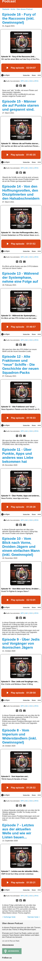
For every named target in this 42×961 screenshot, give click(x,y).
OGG (31, 81)
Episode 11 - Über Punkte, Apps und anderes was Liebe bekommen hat (17, 456)
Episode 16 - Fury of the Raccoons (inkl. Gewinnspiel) (19, 18)
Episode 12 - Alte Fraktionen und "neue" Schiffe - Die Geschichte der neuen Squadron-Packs (20, 365)
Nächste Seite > (34, 917)
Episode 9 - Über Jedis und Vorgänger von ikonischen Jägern (21, 643)
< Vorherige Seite (9, 917)
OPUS (36, 81)
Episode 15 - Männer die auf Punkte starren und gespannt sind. (20, 105)
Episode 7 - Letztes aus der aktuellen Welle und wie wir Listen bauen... (18, 831)
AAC (26, 81)
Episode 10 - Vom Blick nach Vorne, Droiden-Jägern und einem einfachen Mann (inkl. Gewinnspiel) (21, 547)
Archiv (13, 9)
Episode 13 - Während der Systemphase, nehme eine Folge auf (20, 277)
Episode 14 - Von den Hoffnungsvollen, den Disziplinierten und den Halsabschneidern (21, 192)
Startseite (5, 9)
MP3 (22, 81)
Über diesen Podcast (24, 9)
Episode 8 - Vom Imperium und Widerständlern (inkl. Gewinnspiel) (19, 736)
